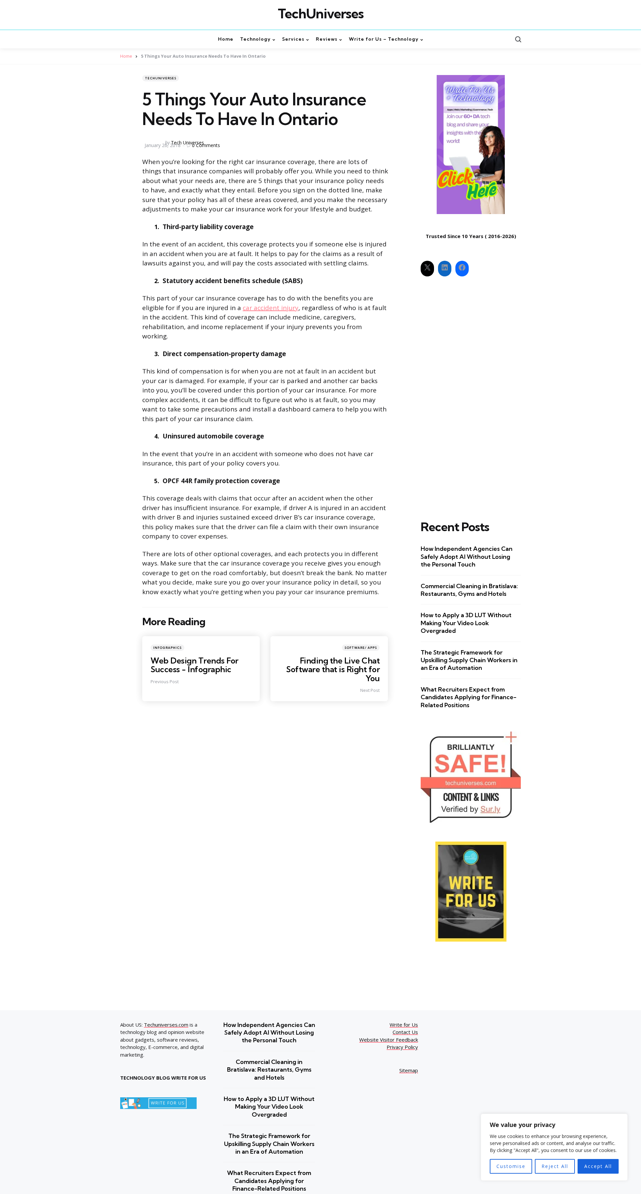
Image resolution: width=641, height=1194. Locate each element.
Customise (510, 1166)
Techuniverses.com (166, 1024)
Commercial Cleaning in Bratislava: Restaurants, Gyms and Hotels (469, 590)
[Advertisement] (471, 392)
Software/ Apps (361, 648)
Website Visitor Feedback (388, 1039)
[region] (554, 1147)
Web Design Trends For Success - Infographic (194, 665)
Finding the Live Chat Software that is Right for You (333, 669)
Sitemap (408, 1070)
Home (126, 56)
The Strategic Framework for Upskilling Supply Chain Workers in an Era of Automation (469, 660)
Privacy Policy (402, 1047)
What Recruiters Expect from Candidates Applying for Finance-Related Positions (468, 697)
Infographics (167, 648)
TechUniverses (321, 14)
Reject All (555, 1166)
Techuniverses (160, 78)
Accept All (598, 1166)
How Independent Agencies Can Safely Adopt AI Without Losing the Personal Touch (466, 556)
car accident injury (270, 307)
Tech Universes (187, 142)
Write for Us (404, 1024)
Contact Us (405, 1032)
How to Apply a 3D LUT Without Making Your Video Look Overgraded (466, 623)
